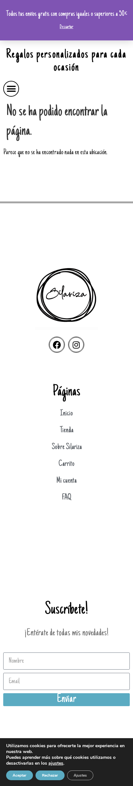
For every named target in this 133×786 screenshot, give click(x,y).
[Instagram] (76, 345)
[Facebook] (57, 345)
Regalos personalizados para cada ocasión (66, 61)
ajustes (55, 763)
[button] (11, 89)
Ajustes (80, 775)
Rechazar (50, 775)
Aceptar (19, 775)
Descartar (66, 27)
